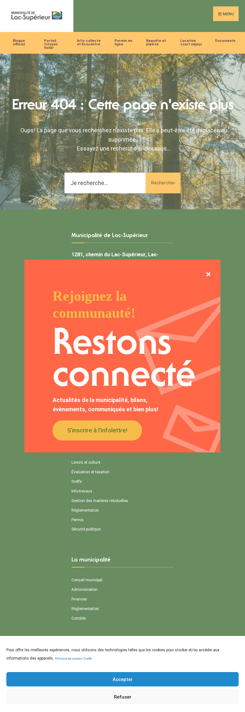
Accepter (123, 679)
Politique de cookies (69, 658)
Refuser (122, 697)
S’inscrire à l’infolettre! (97, 430)
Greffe (88, 658)
